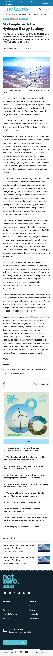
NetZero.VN (7, 552)
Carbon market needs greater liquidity (24, 502)
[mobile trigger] (5, 9)
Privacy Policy (30, 2)
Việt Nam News (18, 373)
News (15, 19)
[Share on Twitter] (21, 652)
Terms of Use (7, 4)
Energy (7, 19)
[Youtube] (9, 593)
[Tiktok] (19, 593)
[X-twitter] (24, 593)
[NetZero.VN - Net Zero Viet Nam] (18, 9)
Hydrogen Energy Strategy (36, 370)
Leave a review (42, 384)
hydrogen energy (18, 370)
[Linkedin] (28, 593)
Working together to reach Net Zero (22, 527)
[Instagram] (14, 593)
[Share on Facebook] (15, 652)
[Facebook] (5, 593)
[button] (26, 441)
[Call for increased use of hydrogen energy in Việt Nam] (44, 548)
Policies (23, 19)
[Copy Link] (32, 652)
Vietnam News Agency (11, 48)
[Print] (37, 652)
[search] (35, 9)
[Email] (26, 652)
